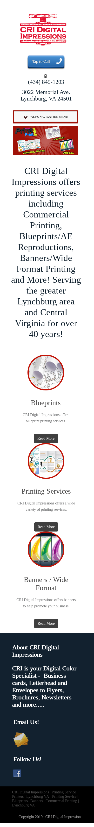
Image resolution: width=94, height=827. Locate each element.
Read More (45, 438)
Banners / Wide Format (46, 583)
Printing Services (46, 491)
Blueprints (46, 403)
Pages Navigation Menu (48, 117)
